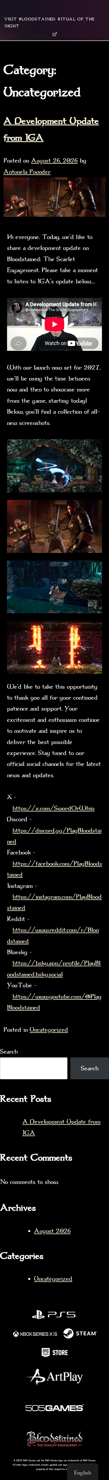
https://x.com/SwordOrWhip (53, 808)
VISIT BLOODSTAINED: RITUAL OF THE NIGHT (49, 23)
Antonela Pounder (27, 172)
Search (9, 1051)
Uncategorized (49, 1029)
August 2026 (52, 1231)
